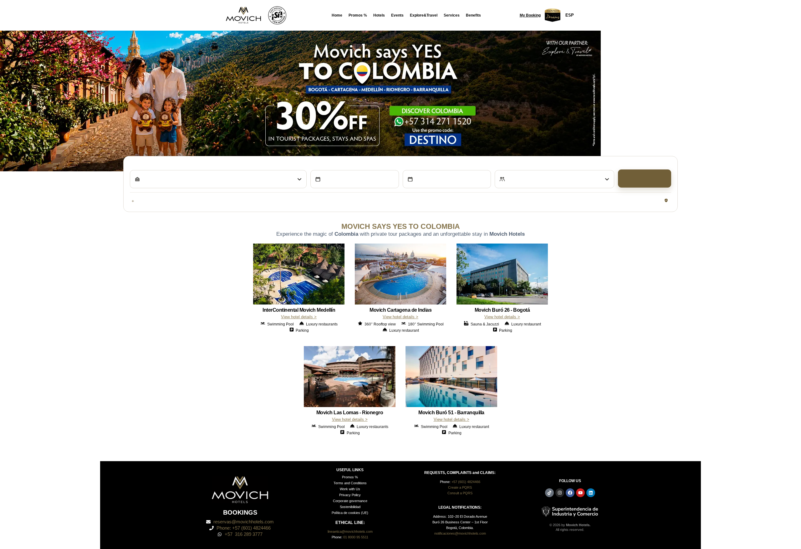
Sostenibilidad (350, 506)
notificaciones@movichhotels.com (460, 533)
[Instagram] (559, 492)
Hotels (379, 15)
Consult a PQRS (459, 492)
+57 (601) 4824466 (466, 481)
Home (337, 15)
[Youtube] (580, 492)
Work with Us (350, 488)
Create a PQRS (460, 487)
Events (397, 15)
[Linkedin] (590, 492)
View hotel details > (299, 316)
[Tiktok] (549, 492)
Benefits (473, 15)
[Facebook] (570, 492)
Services (452, 15)
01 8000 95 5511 (355, 536)
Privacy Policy (350, 494)
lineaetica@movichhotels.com (350, 531)
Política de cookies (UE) (350, 512)
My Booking (530, 15)
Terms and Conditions (350, 482)
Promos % (358, 15)
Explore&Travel (423, 15)
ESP (569, 15)
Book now (644, 178)
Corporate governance (350, 500)
